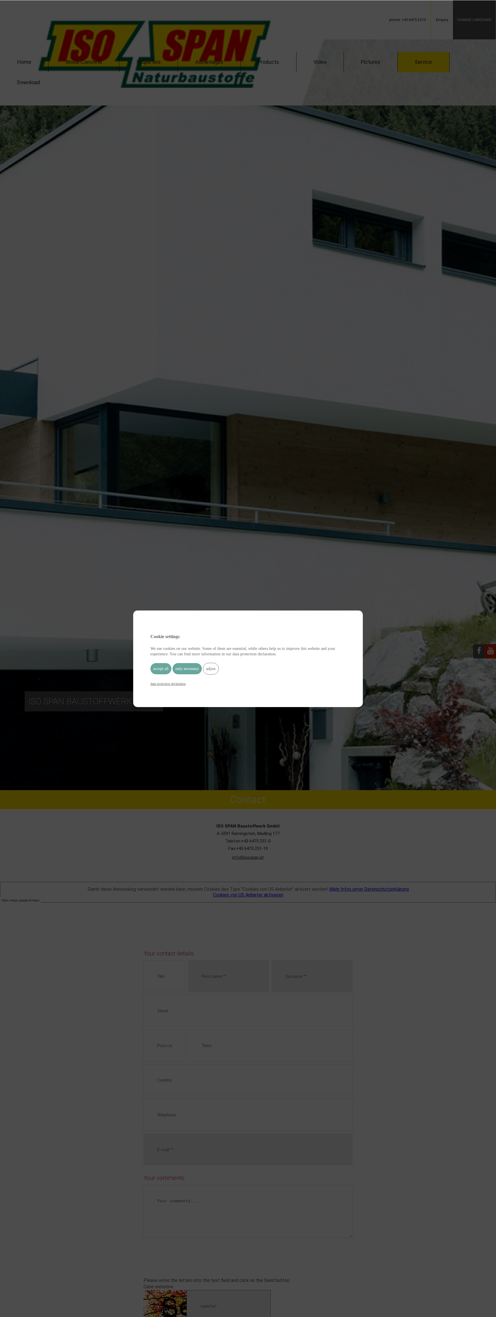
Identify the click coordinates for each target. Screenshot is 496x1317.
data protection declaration (168, 684)
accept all (160, 668)
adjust (211, 668)
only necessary (187, 668)
